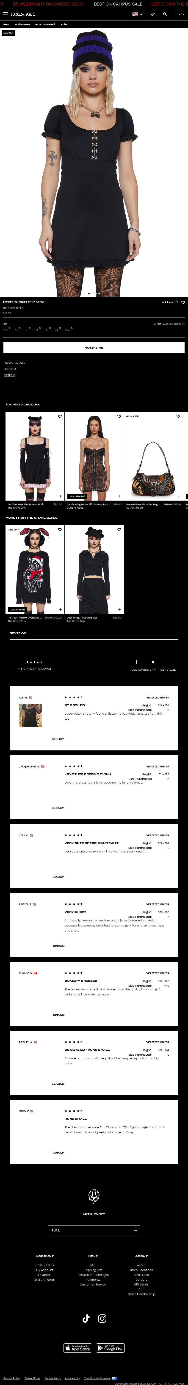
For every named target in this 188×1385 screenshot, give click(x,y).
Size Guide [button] (10, 369)
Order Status (45, 1265)
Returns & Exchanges (93, 1275)
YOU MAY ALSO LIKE (23, 404)
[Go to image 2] (91, 293)
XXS (5, 329)
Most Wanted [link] (45, 24)
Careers (141, 1279)
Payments (93, 1279)
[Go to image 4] (96, 293)
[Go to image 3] (94, 293)
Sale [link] (64, 24)
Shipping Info (93, 1270)
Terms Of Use (32, 1378)
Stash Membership (141, 1294)
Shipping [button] (9, 375)
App (141, 1289)
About (141, 1265)
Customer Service (93, 1284)
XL (57, 329)
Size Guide (141, 1275)
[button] (47, 4)
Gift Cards (141, 1284)
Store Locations (141, 1270)
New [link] (6, 24)
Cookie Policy (53, 1378)
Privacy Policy (11, 1378)
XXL (67, 329)
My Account (44, 1270)
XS (16, 329)
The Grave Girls (13, 308)
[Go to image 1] (89, 293)
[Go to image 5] (99, 293)
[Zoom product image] (94, 162)
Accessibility (72, 1378)
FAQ (93, 1265)
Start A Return (44, 1279)
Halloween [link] (22, 24)
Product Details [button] (14, 363)
